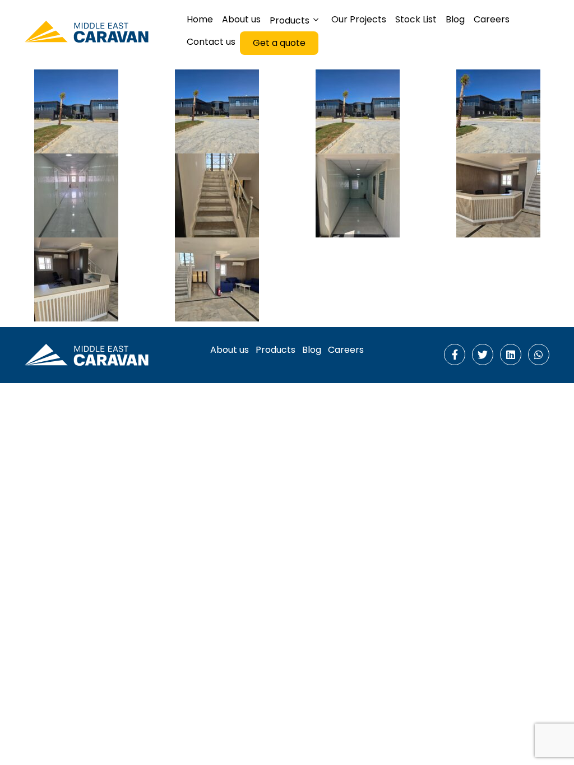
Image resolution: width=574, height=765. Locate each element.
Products (275, 349)
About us (229, 349)
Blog (311, 349)
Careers (346, 349)
